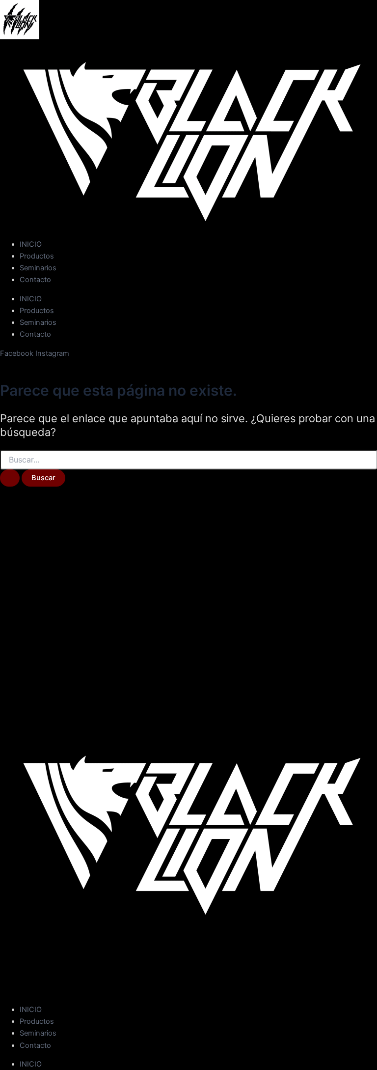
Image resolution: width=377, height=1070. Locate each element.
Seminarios (38, 267)
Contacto (35, 279)
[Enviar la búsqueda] (10, 478)
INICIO (31, 244)
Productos (37, 256)
